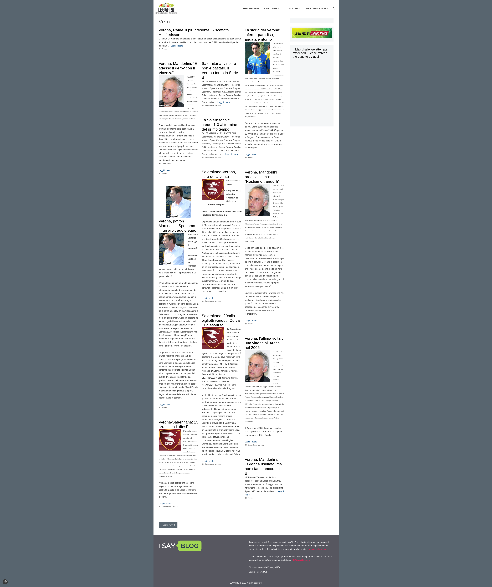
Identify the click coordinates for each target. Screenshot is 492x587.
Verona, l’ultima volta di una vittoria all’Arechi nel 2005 (265, 343)
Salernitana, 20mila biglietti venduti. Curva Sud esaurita (221, 320)
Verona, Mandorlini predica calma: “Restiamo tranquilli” (262, 176)
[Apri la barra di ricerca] (333, 8)
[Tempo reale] (311, 33)
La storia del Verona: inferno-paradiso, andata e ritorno (262, 34)
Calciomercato (273, 8)
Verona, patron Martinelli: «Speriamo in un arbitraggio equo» (178, 225)
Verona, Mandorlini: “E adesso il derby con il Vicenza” (178, 68)
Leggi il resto (177, 46)
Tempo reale (293, 8)
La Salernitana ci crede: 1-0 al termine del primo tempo (219, 124)
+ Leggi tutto (168, 525)
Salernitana (209, 105)
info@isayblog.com (318, 549)
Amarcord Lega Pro (317, 8)
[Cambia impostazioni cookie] (5, 581)
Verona (164, 49)
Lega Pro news (251, 8)
